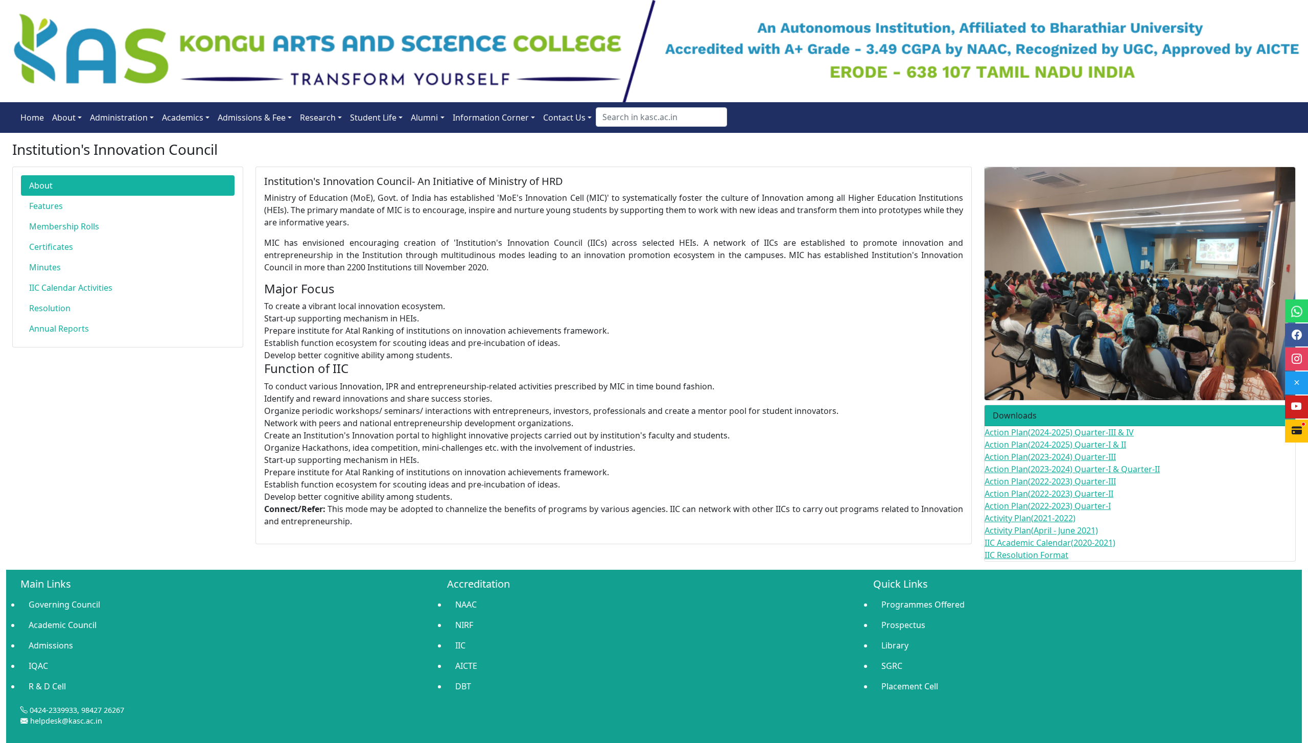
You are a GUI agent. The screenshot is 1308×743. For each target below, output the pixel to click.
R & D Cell (47, 686)
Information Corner (491, 117)
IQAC (38, 665)
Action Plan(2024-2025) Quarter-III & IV (1059, 432)
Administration (119, 117)
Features (46, 206)
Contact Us (564, 117)
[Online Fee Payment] (1296, 431)
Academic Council (63, 625)
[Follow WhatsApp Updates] (1296, 310)
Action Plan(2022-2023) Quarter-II (1049, 493)
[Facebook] (1296, 334)
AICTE (466, 665)
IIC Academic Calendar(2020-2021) (1050, 542)
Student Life (373, 117)
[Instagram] (1296, 358)
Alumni (424, 117)
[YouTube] (1296, 407)
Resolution (50, 308)
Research (318, 117)
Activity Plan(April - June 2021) (1041, 530)
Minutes (45, 267)
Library (894, 645)
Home (32, 117)
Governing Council (64, 604)
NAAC (466, 604)
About (64, 117)
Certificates (51, 246)
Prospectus (903, 625)
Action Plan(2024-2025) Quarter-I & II (1055, 444)
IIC (460, 645)
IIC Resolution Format (1026, 555)
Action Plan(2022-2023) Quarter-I (1048, 506)
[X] (1296, 383)
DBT (463, 686)
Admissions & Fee (252, 117)
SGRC (891, 665)
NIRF (464, 625)
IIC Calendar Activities (70, 287)
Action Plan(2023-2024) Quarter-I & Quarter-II (1072, 469)
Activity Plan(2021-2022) (1030, 518)
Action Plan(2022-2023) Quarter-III (1050, 481)
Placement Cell (909, 686)
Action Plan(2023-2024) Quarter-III (1050, 456)
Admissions (51, 645)
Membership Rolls (64, 226)
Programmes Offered (923, 604)
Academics (182, 117)
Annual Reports (59, 328)
